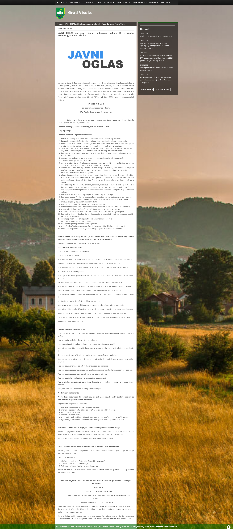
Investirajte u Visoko (104, 2)
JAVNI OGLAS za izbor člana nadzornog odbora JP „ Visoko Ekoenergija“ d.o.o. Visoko (95, 24)
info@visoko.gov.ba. (141, 527)
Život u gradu (74, 2)
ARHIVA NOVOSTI (147, 89)
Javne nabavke (139, 2)
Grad (63, 2)
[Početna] (57, 2)
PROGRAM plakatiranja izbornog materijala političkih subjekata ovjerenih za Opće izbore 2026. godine (156, 80)
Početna (59, 24)
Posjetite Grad (122, 2)
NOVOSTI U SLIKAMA (163, 89)
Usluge (88, 2)
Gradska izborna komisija (159, 2)
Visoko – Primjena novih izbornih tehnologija (156, 36)
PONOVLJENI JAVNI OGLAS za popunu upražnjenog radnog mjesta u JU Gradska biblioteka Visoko (155, 45)
